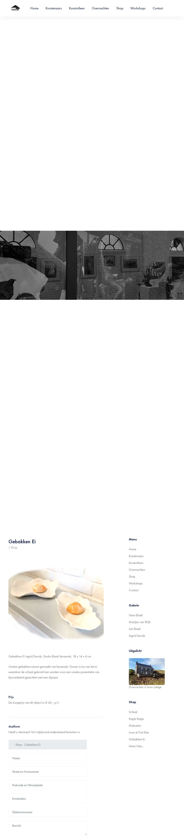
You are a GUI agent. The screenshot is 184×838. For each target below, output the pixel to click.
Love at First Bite (139, 732)
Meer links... (136, 746)
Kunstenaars (54, 8)
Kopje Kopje (136, 719)
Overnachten (100, 8)
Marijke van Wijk (140, 622)
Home (34, 8)
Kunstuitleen (77, 8)
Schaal (133, 712)
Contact (158, 8)
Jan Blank (135, 629)
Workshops (138, 8)
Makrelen (135, 725)
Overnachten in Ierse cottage (145, 687)
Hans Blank (136, 615)
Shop (119, 8)
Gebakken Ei (137, 739)
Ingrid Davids (137, 636)
